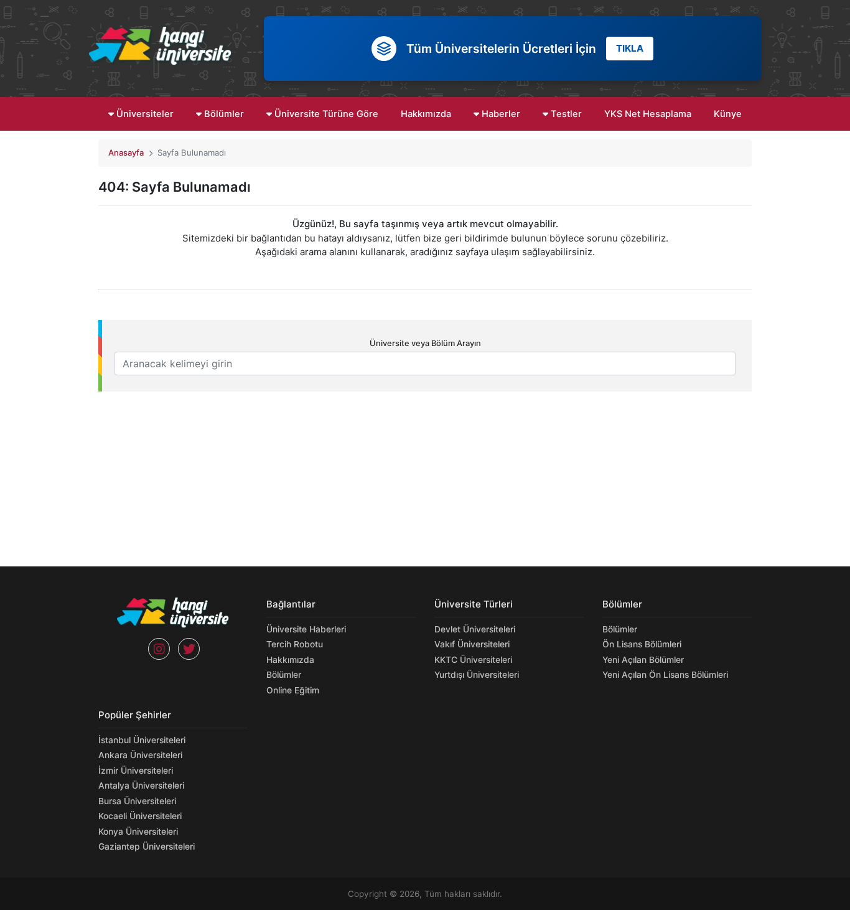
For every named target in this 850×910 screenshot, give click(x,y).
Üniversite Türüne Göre (325, 114)
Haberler (499, 114)
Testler (565, 114)
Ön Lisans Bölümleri (641, 644)
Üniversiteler (144, 114)
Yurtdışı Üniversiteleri (476, 675)
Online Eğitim (292, 690)
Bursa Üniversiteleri (137, 801)
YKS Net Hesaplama (647, 114)
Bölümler (223, 114)
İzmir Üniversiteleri (135, 771)
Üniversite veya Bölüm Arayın (425, 343)
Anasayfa (126, 152)
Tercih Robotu (294, 644)
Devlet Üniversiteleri (474, 629)
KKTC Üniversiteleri (473, 660)
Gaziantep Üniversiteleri (146, 846)
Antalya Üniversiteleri (141, 785)
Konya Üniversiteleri (138, 832)
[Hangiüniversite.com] (160, 46)
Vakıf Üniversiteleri (472, 644)
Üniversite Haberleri (306, 629)
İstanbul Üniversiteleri (141, 740)
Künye (728, 114)
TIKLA (629, 48)
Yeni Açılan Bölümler (643, 660)
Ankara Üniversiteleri (140, 755)
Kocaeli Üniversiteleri (140, 816)
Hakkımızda (426, 114)
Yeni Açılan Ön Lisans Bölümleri (665, 675)
